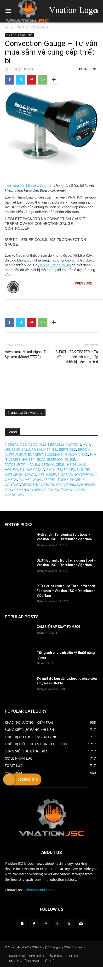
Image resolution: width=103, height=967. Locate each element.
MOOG (30, 474)
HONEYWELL (15, 469)
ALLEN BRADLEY (51, 444)
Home (9, 27)
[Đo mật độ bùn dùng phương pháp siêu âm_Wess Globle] (19, 686)
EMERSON (55, 459)
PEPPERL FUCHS (56, 479)
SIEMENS (21, 489)
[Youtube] (81, 923)
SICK (8, 489)
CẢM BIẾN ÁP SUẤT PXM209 (58, 627)
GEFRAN (47, 464)
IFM (49, 469)
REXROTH (29, 484)
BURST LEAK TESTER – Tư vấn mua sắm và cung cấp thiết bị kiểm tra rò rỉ (77, 357)
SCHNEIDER (86, 484)
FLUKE (70, 459)
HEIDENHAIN (77, 464)
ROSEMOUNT (49, 484)
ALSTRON (73, 444)
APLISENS (12, 449)
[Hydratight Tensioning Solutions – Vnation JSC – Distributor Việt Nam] (19, 542)
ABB (23, 444)
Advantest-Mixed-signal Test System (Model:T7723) (28, 354)
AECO (33, 444)
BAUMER (44, 449)
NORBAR (12, 444)
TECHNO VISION (73, 489)
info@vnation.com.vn (40, 889)
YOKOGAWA (14, 494)
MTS (41, 474)
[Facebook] (9, 80)
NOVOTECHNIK (85, 474)
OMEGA (11, 479)
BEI (54, 449)
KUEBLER (60, 469)
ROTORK (68, 484)
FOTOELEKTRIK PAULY (22, 464)
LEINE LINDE (79, 469)
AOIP (86, 444)
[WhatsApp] (42, 80)
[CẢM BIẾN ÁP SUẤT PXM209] (19, 634)
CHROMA (72, 454)
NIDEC (51, 474)
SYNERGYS (38, 489)
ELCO (41, 459)
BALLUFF (28, 449)
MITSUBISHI (14, 474)
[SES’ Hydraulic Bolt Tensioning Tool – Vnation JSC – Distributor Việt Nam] (19, 568)
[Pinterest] (31, 80)
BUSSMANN (54, 454)
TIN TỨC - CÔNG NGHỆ (32, 27)
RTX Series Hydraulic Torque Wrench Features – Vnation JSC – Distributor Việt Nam (66, 590)
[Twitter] (20, 80)
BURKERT (35, 454)
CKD (84, 454)
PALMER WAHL (30, 479)
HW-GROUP (35, 469)
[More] (54, 80)
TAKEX (53, 489)
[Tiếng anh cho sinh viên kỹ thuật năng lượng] (19, 660)
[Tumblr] (57, 923)
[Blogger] (22, 923)
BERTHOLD (67, 449)
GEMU (60, 464)
